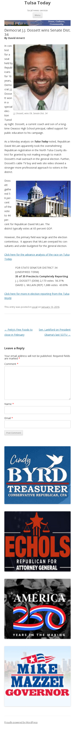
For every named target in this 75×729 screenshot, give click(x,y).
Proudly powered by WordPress (21, 722)
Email (8, 418)
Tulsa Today (37, 3)
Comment (11, 364)
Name (9, 404)
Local (35, 306)
